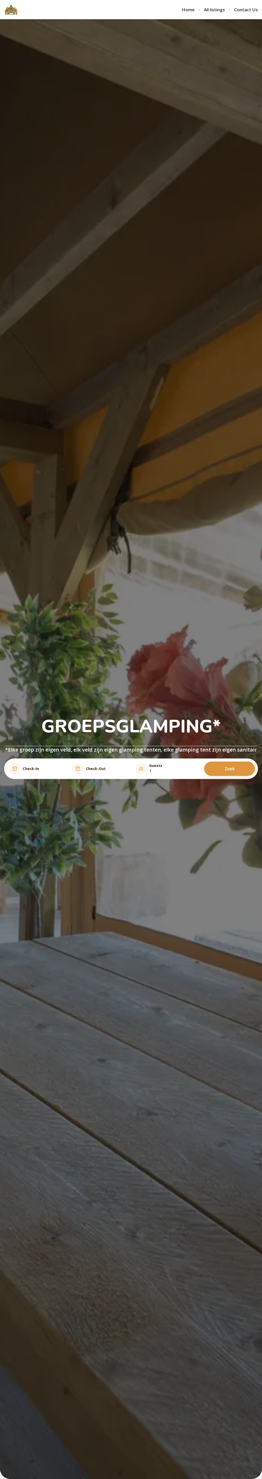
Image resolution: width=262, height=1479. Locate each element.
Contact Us (246, 9)
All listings (214, 9)
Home (188, 9)
